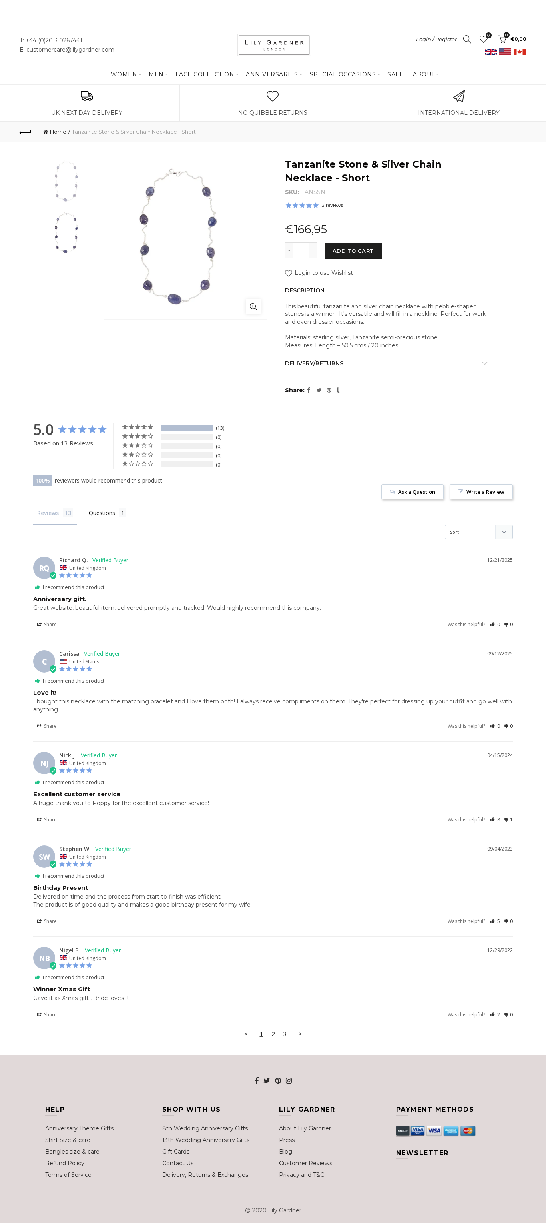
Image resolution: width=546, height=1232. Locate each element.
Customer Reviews (305, 1163)
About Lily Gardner (305, 1128)
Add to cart (353, 251)
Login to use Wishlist (323, 272)
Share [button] (50, 624)
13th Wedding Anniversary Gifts (205, 1140)
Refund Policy (64, 1163)
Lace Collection (205, 74)
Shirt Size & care (67, 1140)
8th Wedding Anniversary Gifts (205, 1128)
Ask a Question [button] (416, 491)
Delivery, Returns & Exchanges (205, 1174)
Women (124, 74)
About (424, 74)
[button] (495, 624)
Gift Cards (175, 1151)
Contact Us (177, 1163)
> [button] (300, 1034)
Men (156, 74)
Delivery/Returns (314, 363)
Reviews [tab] (48, 513)
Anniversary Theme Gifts (79, 1128)
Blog (285, 1151)
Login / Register (436, 39)
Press (287, 1140)
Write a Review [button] (485, 491)
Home (58, 131)
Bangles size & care (72, 1151)
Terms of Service (68, 1174)
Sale (395, 74)
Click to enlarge (253, 306)
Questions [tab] (102, 513)
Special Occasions (343, 74)
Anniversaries (272, 74)
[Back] (26, 132)
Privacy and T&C (301, 1174)
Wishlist (488, 35)
